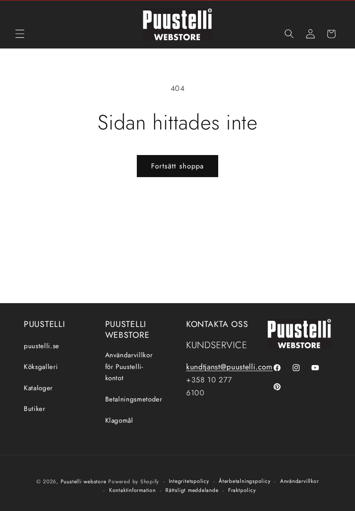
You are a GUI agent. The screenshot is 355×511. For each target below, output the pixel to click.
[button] (20, 33)
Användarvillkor (299, 481)
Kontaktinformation (132, 490)
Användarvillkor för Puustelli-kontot (129, 366)
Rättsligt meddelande (191, 490)
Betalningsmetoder (133, 399)
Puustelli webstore (83, 481)
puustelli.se (41, 346)
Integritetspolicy (189, 481)
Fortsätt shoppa (177, 166)
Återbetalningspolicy (244, 481)
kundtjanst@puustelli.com (229, 366)
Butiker (34, 409)
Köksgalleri (41, 367)
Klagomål (119, 420)
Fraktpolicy (241, 490)
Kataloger (38, 388)
